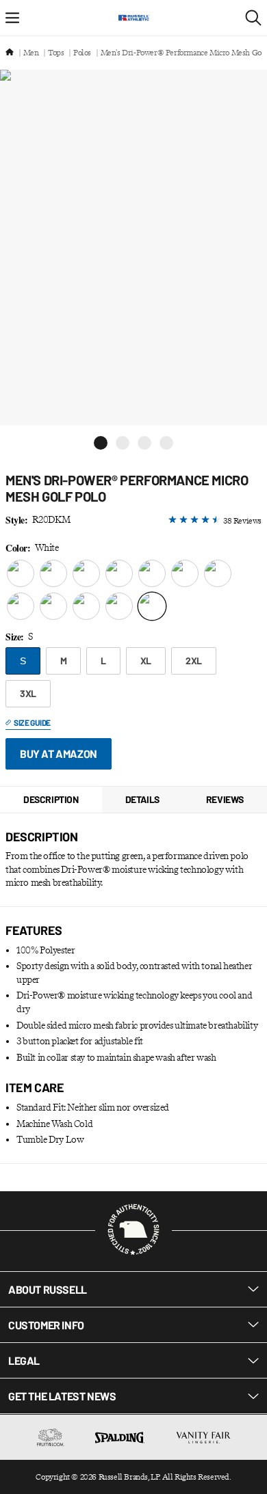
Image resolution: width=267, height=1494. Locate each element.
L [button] (103, 660)
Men (31, 52)
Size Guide (32, 722)
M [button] (63, 660)
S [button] (23, 660)
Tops (56, 52)
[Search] (253, 18)
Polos (82, 52)
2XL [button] (194, 660)
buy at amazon (58, 753)
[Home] (9, 53)
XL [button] (145, 660)
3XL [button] (28, 693)
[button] (100, 443)
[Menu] (12, 18)
